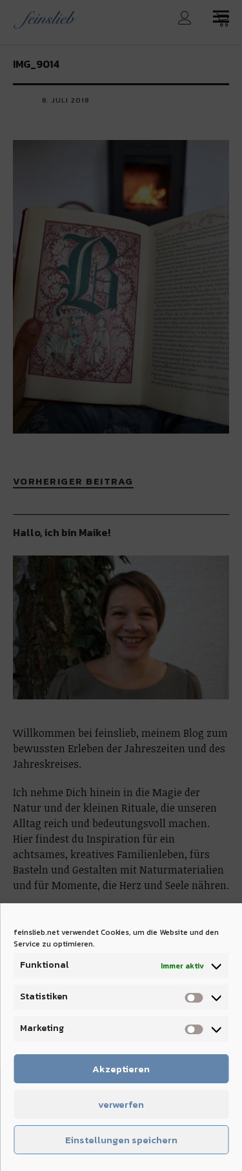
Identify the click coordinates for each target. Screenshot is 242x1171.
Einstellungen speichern (121, 1139)
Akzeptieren (121, 1068)
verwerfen (121, 1104)
